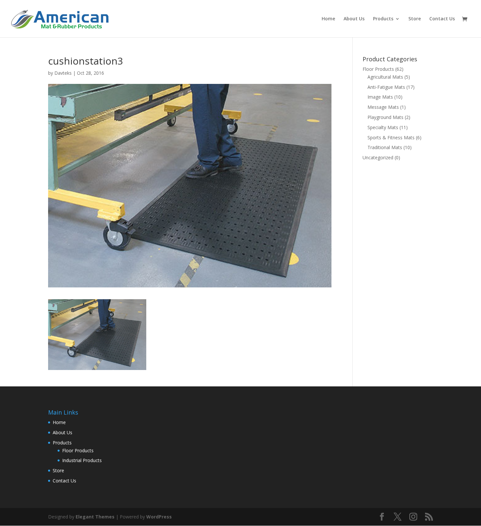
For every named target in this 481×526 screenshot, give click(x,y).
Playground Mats (385, 117)
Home (328, 19)
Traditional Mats (384, 147)
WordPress (159, 517)
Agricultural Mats (385, 77)
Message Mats (383, 107)
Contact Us (442, 19)
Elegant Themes (95, 517)
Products (383, 19)
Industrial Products (82, 460)
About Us (354, 19)
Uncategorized (378, 157)
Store (414, 19)
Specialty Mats (382, 127)
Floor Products (378, 69)
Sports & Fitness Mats (391, 137)
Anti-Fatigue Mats (386, 87)
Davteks (63, 73)
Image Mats (380, 97)
